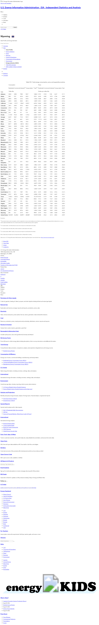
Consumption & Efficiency (8, 354)
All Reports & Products (7, 461)
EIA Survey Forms (6, 338)
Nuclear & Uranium (6, 325)
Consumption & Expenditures (13, 59)
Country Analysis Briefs (8, 425)
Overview (5, 46)
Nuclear (5, 513)
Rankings (5, 74)
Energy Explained (6, 491)
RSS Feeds (3, 284)
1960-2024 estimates (11, 65)
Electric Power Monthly (8, 609)
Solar (4, 528)
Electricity (3, 311)
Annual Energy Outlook (9, 401)
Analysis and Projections (8, 392)
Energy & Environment (8, 502)
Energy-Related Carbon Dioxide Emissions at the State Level (17, 389)
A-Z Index (3, 484)
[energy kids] (49, 595)
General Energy (7, 562)
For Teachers (4, 531)
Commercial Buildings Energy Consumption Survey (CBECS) (17, 362)
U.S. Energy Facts (7, 498)
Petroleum (5, 504)
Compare (5, 75)
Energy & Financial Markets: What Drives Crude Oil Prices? (17, 414)
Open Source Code (6, 454)
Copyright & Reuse (5, 259)
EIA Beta (3, 448)
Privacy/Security (4, 257)
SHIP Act (5, 412)
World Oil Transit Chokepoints (10, 427)
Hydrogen (5, 516)
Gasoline (5, 560)
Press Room (4, 614)
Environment (9, 61)
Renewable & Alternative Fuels (10, 331)
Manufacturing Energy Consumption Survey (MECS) (15, 364)
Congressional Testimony (9, 619)
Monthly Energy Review (9, 351)
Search (15, 27)
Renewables (6, 569)
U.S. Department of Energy (7, 271)
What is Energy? (7, 494)
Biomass (5, 522)
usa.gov (2, 269)
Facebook (3, 275)
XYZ (35, 488)
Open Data (6, 243)
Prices (7, 54)
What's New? (5, 598)
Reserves (8, 55)
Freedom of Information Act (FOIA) (9, 265)
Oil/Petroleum (6, 551)
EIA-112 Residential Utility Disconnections (13, 410)
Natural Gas (4, 305)
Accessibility (3, 261)
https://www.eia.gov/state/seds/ (47, 237)
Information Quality (5, 263)
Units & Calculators (7, 496)
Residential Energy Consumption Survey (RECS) (14, 361)
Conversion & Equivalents (9, 549)
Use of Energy (6, 500)
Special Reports (5, 404)
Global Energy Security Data (10, 431)
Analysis (5, 69)
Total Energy (4, 344)
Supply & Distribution (11, 57)
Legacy (5, 245)
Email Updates (4, 282)
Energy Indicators (10, 52)
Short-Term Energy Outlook (10, 399)
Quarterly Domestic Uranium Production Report (14, 601)
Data (4, 48)
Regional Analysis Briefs (9, 424)
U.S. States (4, 368)
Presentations (6, 621)
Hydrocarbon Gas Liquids (9, 506)
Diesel (4, 553)
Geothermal (6, 526)
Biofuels (5, 520)
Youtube (3, 278)
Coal (2, 318)
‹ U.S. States (3, 29)
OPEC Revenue (7, 429)
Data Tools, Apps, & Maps (8, 434)
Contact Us (5, 247)
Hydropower (6, 518)
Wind (4, 524)
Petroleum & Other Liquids (8, 298)
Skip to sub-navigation (6, 3)
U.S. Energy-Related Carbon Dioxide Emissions (14, 387)
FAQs (2, 544)
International (4, 374)
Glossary (3, 538)
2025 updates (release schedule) (14, 67)
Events (4, 623)
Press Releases (6, 617)
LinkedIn (3, 280)
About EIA (5, 241)
